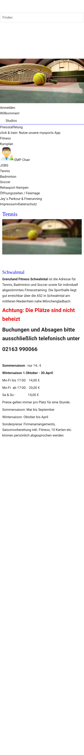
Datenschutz (27, 204)
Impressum (8, 204)
